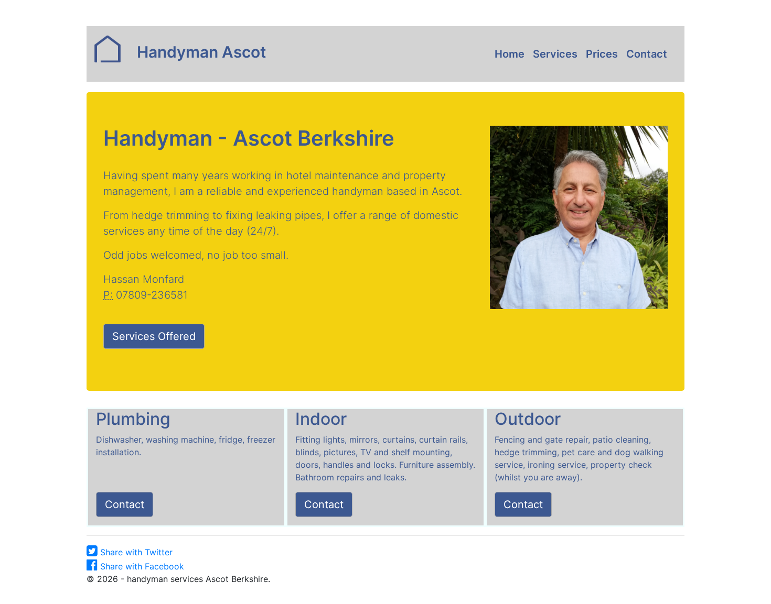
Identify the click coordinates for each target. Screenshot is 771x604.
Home (512, 53)
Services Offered (154, 336)
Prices (602, 54)
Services (555, 54)
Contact (646, 54)
